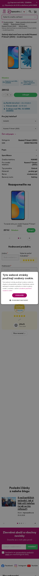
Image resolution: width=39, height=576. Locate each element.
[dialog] (19, 288)
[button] (19, 300)
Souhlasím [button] (19, 295)
